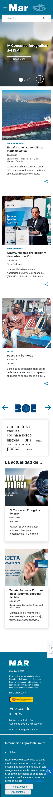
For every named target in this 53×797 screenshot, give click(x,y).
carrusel (13, 431)
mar (9, 444)
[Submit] (44, 18)
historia (13, 440)
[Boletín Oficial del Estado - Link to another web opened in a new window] (26, 407)
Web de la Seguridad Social (24, 729)
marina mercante (22, 444)
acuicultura (18, 426)
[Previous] (5, 407)
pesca (13, 448)
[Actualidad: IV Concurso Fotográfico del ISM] (26, 487)
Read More (19, 59)
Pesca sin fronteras (20, 355)
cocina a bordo (19, 435)
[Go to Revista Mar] (27, 8)
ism (27, 440)
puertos (28, 449)
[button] (21, 80)
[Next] (48, 407)
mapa (39, 441)
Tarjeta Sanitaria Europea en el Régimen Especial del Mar (26, 594)
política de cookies (32, 781)
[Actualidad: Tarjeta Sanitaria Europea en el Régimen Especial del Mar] (26, 567)
